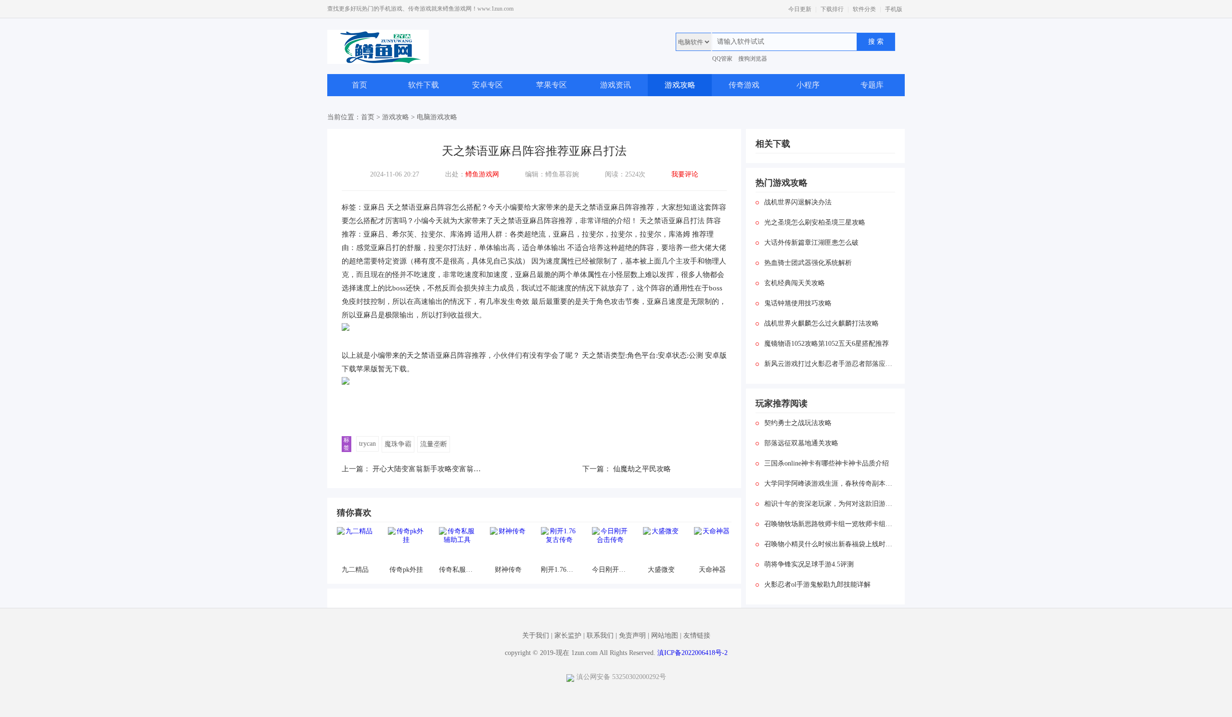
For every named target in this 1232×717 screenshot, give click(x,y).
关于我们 (535, 635)
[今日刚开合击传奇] (610, 545)
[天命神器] (712, 545)
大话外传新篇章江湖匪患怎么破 (811, 242)
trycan (367, 443)
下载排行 (832, 9)
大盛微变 (661, 569)
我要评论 (684, 174)
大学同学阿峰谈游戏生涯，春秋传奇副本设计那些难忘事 (829, 483)
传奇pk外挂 (406, 569)
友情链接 (696, 635)
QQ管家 (722, 58)
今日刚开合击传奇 (610, 569)
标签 (346, 444)
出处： (472, 174)
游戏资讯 (615, 85)
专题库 (872, 85)
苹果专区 (551, 85)
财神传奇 (508, 569)
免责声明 (632, 635)
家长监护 (567, 635)
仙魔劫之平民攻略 (642, 469)
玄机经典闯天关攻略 (794, 283)
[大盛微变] (661, 545)
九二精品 (355, 569)
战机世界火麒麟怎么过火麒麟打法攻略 (821, 323)
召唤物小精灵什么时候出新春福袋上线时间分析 (829, 544)
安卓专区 (487, 85)
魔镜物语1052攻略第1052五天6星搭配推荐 (826, 343)
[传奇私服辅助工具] (457, 545)
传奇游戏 (744, 85)
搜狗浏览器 (752, 58)
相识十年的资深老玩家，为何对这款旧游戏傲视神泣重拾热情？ (829, 503)
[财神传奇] (508, 545)
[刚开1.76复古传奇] (559, 545)
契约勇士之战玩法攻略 (798, 423)
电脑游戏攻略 (437, 117)
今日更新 (799, 9)
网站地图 (664, 635)
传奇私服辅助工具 (457, 569)
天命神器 (712, 569)
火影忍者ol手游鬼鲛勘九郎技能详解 (817, 584)
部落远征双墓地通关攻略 (801, 443)
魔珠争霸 (398, 444)
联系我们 (600, 635)
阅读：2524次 (625, 174)
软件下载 (423, 85)
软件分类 (864, 9)
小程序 (808, 85)
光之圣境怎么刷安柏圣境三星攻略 (814, 222)
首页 (359, 85)
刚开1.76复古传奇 (559, 569)
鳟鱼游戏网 (482, 174)
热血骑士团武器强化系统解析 (808, 262)
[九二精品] (355, 545)
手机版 (893, 9)
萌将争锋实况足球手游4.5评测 (809, 564)
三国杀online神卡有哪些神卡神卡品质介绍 (826, 463)
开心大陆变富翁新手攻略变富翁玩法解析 (437, 469)
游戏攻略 (680, 85)
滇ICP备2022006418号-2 (692, 652)
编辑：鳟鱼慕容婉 (552, 174)
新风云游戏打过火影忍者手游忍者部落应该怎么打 (829, 363)
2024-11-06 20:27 (394, 174)
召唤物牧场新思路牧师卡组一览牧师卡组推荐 (829, 524)
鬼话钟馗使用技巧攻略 (798, 303)
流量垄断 (433, 444)
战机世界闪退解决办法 (798, 202)
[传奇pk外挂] (406, 545)
